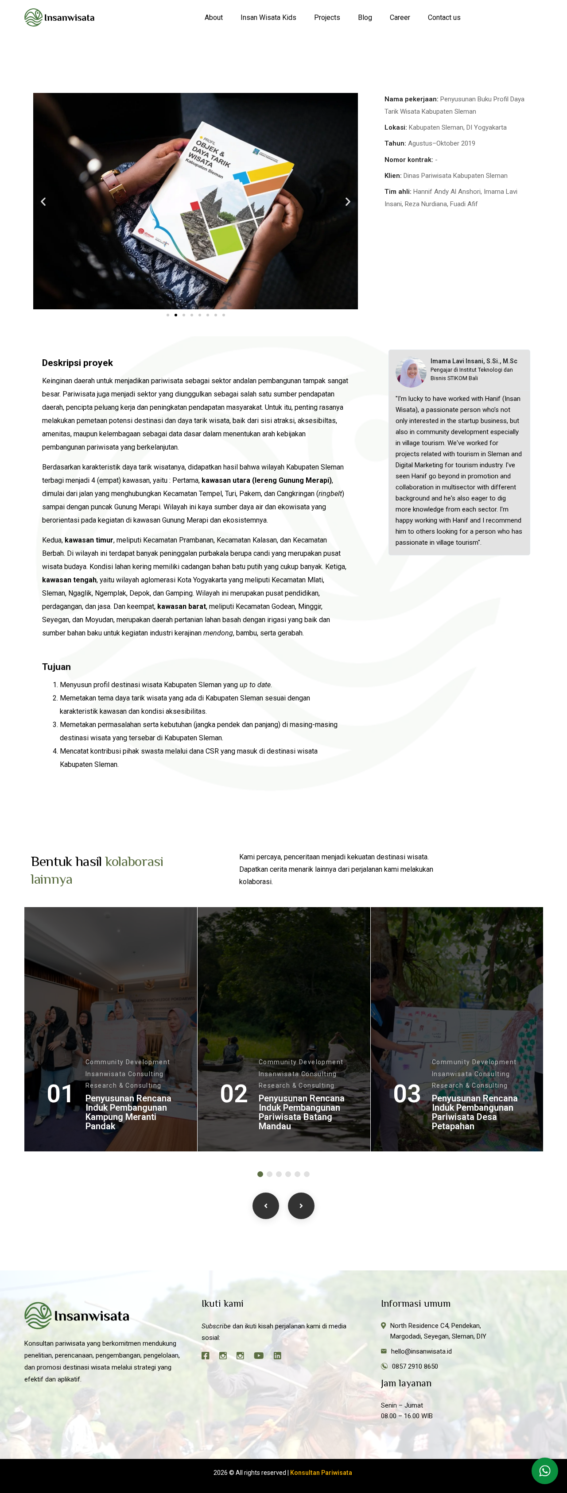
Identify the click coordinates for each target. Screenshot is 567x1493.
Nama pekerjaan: (411, 99)
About (214, 17)
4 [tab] (288, 1174)
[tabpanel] (111, 1029)
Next (301, 1206)
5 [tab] (297, 1174)
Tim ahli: (398, 192)
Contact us (444, 17)
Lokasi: (395, 127)
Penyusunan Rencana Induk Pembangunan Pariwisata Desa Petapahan (475, 1112)
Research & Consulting (123, 1085)
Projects (327, 17)
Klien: (393, 176)
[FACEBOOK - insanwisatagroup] (209, 1357)
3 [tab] (279, 1174)
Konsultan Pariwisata (321, 1472)
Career (400, 17)
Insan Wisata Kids (268, 17)
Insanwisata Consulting (124, 1073)
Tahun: (395, 143)
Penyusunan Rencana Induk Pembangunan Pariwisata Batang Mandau (302, 1112)
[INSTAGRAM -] (227, 1357)
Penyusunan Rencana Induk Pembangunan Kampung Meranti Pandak (128, 1112)
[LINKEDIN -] (281, 1357)
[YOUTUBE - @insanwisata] (263, 1357)
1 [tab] (260, 1174)
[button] (43, 201)
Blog (365, 17)
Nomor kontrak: (408, 160)
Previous (265, 1206)
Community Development (127, 1062)
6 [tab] (307, 1174)
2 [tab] (269, 1174)
